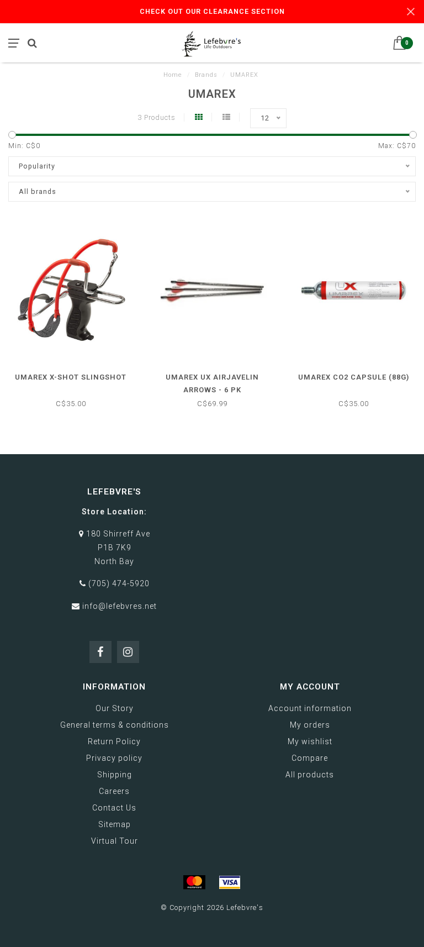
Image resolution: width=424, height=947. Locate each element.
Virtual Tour (114, 840)
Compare (310, 758)
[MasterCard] (194, 882)
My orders (310, 724)
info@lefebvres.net (119, 606)
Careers (114, 791)
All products (309, 774)
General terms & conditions (114, 724)
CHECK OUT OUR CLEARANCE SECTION (212, 11)
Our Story (115, 708)
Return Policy (114, 741)
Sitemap (114, 824)
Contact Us (114, 807)
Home (172, 74)
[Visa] (229, 882)
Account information (310, 708)
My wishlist (310, 741)
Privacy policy (114, 758)
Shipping (114, 774)
